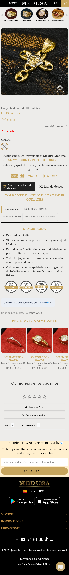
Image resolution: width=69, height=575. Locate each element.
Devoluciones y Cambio (40, 216)
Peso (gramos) (12, 216)
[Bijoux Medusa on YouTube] (23, 540)
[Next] (64, 351)
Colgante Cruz (33, 313)
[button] (60, 566)
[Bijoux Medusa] (34, 3)
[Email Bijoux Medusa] (51, 540)
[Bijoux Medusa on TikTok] (46, 540)
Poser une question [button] (36, 414)
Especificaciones (35, 209)
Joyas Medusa (19, 550)
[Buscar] (57, 3)
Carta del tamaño (54, 126)
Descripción (11, 209)
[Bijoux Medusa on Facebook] (17, 540)
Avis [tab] (7, 425)
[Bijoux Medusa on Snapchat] (41, 540)
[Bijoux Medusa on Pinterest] (29, 540)
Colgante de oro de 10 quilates (20, 108)
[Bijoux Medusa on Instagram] (35, 540)
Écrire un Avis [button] (36, 406)
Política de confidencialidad (34, 564)
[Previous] (4, 351)
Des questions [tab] (28, 425)
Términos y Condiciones (34, 558)
